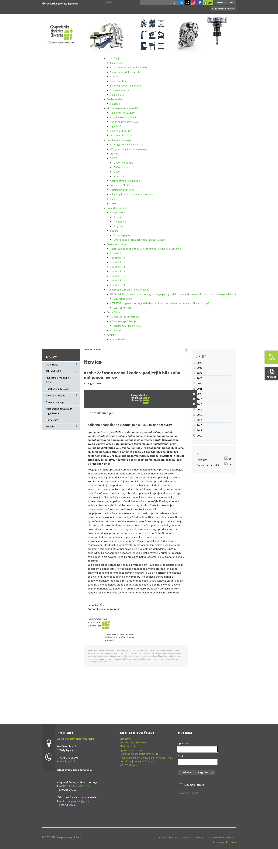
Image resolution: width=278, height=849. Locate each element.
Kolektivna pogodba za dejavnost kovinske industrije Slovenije (145, 248)
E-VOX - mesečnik (123, 162)
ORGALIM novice (122, 298)
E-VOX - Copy (120, 167)
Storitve (114, 76)
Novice (51, 356)
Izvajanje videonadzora (220, 837)
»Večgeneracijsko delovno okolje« (129, 149)
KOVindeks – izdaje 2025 (127, 326)
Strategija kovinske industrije (126, 144)
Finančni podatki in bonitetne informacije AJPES (146, 757)
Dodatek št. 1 (117, 253)
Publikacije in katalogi (119, 140)
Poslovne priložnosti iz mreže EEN (139, 754)
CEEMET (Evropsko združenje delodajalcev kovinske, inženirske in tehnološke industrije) (159, 303)
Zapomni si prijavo (194, 784)
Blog (112, 199)
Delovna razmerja (116, 244)
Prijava (186, 772)
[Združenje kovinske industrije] (60, 3)
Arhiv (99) (202, 459)
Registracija (205, 772)
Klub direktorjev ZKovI (122, 112)
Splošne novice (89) (208, 465)
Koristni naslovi (118, 339)
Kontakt (111, 335)
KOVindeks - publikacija (123, 321)
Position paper (121, 235)
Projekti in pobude (117, 208)
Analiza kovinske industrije (125, 180)
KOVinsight (116, 330)
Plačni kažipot (127, 746)
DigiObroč (115, 126)
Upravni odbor (118, 81)
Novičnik (118, 217)
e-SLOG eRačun (128, 765)
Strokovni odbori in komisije (126, 85)
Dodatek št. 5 (117, 271)
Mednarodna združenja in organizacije (128, 289)
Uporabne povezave (131, 750)
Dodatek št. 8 (117, 285)
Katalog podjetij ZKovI (122, 190)
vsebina (88, 349)
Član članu (125, 738)
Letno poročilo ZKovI (121, 185)
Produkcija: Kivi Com (224, 842)
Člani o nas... (117, 63)
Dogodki (118, 226)
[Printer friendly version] (186, 349)
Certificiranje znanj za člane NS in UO (140, 761)
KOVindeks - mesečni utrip (125, 316)
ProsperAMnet (118, 212)
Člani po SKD (117, 94)
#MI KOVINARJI (53, 371)
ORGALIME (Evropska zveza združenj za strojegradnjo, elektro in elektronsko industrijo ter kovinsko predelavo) (173, 294)
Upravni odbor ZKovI (121, 131)
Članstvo (115, 103)
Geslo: (181, 756)
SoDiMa (114, 230)
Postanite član (115, 99)
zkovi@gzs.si (67, 761)
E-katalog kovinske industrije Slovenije (132, 194)
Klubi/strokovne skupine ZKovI (124, 108)
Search (175, 2)
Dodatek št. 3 (117, 262)
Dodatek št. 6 (117, 276)
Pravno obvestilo (169, 837)
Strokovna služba (120, 90)
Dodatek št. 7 (117, 280)
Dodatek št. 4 (117, 267)
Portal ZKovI (113, 312)
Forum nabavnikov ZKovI (124, 122)
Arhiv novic (119, 176)
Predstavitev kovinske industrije (128, 67)
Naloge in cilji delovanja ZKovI (126, 72)
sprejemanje (95, 509)
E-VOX (113, 158)
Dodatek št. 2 (117, 258)
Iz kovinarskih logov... (122, 135)
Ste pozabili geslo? (188, 793)
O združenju (113, 58)
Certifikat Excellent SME (133, 742)
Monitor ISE (119, 221)
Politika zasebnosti (192, 837)
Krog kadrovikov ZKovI (123, 117)
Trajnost (114, 153)
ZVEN (113, 203)
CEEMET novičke (122, 307)
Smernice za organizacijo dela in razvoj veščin (139, 239)
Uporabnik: (184, 743)
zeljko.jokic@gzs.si (78, 801)
